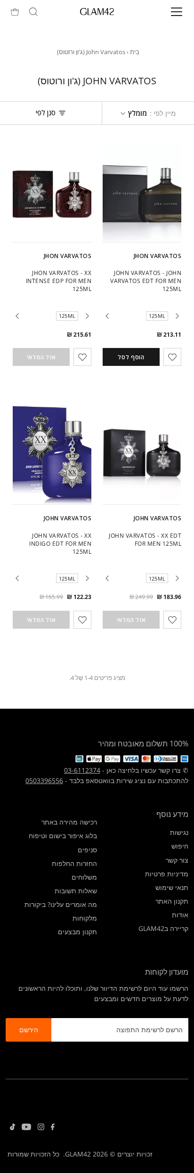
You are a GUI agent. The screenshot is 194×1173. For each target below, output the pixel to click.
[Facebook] (52, 1127)
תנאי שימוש (171, 887)
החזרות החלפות (74, 863)
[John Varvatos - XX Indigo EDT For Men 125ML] (52, 455)
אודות (180, 914)
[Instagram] (41, 1127)
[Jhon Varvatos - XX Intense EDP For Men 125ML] (52, 193)
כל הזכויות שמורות (33, 1153)
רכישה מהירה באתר (69, 821)
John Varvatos (157, 518)
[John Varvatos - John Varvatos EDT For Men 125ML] (142, 193)
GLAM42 (78, 1153)
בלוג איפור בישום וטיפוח (63, 835)
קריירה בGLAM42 (163, 928)
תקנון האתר (171, 901)
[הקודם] (177, 316)
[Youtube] (26, 1127)
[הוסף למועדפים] (172, 357)
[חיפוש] (33, 12)
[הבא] (107, 316)
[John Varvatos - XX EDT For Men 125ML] (142, 455)
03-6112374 (82, 770)
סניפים (87, 849)
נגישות (179, 832)
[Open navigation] (167, 12)
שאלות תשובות (76, 890)
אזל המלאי (41, 357)
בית (134, 52)
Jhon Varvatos (157, 256)
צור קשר (177, 860)
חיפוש (179, 845)
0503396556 (44, 780)
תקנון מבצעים (77, 931)
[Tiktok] (12, 1127)
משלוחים (84, 877)
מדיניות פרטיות (166, 873)
